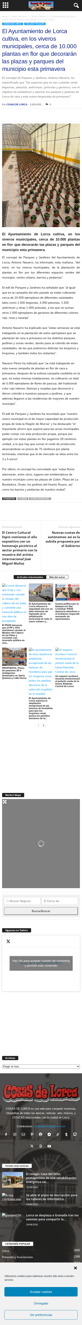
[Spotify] (41, 1134)
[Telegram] (45, 115)
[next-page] (43, 725)
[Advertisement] (33, 757)
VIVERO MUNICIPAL (40, 499)
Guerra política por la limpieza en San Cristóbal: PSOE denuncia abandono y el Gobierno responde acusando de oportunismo (67, 611)
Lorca (5, 1250)
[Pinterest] (25, 115)
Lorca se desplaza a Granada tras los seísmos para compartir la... (52, 1217)
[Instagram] (15, 1134)
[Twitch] (75, 1134)
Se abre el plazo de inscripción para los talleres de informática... (51, 1197)
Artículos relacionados (30, 577)
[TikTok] (58, 1134)
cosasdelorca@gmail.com (49, 1126)
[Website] (41, 1146)
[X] (16, 115)
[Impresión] (54, 115)
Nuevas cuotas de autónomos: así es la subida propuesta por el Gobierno (63, 539)
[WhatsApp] (35, 115)
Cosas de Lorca (19, 16)
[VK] (74, 115)
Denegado (41, 1303)
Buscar (41, 911)
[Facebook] (6, 115)
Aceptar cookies (41, 1292)
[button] (75, 1268)
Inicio (5, 16)
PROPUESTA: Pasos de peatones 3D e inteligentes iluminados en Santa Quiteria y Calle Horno (14, 673)
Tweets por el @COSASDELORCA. (41, 963)
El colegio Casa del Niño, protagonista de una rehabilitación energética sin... (51, 1178)
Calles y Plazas (38, 16)
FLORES (23, 499)
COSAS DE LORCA (16, 104)
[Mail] (24, 1134)
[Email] (64, 115)
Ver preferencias (41, 1315)
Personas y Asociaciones (17, 1257)
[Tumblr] (67, 1134)
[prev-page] (38, 725)
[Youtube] (50, 1146)
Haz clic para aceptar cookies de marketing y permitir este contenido (41, 963)
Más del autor (57, 577)
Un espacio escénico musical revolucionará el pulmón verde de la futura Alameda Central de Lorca (67, 681)
